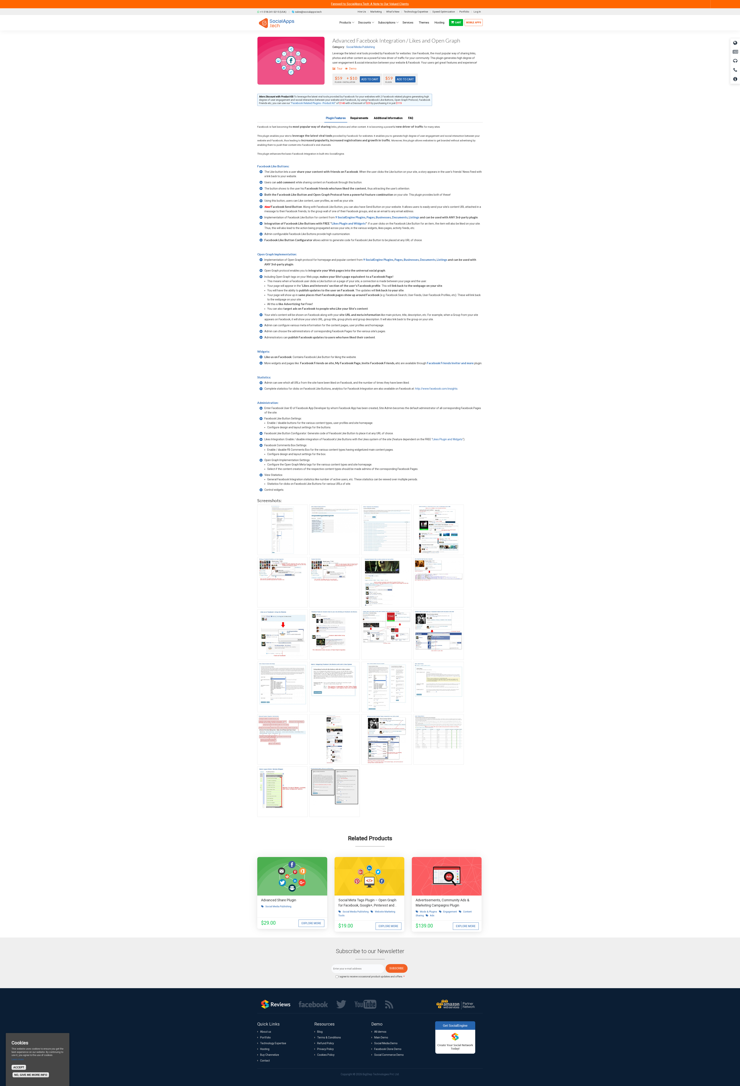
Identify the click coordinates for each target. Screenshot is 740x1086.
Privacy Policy (325, 1049)
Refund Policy (325, 1043)
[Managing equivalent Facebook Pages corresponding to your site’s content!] (386, 739)
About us (265, 1031)
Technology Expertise (416, 11)
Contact (265, 1060)
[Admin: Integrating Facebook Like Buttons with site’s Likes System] (334, 687)
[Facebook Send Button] (334, 582)
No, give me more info (30, 1075)
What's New (392, 11)
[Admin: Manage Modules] (438, 739)
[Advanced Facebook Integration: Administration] (282, 739)
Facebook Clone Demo (387, 1049)
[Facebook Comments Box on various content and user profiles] (386, 582)
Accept (18, 1067)
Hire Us (362, 11)
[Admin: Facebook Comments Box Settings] (282, 687)
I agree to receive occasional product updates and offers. (371, 976)
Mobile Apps (473, 22)
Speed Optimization (443, 11)
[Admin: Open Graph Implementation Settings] (282, 530)
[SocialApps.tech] (276, 22)
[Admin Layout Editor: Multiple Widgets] (282, 791)
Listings (414, 217)
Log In (477, 11)
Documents (400, 217)
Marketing (376, 11)
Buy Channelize (269, 1054)
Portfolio (464, 11)
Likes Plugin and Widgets (349, 223)
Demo (353, 68)
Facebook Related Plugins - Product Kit (313, 103)
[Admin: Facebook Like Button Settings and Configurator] (386, 687)
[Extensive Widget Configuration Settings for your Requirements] (334, 791)
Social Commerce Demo (389, 1054)
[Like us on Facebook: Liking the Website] (282, 634)
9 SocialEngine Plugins (350, 217)
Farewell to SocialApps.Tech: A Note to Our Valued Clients (370, 4)
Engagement (450, 911)
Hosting (264, 1049)
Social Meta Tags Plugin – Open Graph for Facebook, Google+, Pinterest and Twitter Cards (367, 905)
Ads (432, 915)
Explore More (311, 923)
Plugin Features (336, 118)
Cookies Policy (326, 1054)
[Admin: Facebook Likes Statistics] (386, 530)
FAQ (410, 118)
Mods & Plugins (428, 911)
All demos (380, 1031)
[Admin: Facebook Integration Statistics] (334, 530)
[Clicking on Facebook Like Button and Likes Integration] (282, 582)
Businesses (383, 217)
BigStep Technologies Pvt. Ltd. (381, 1074)
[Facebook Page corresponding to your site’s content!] (334, 739)
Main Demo (381, 1037)
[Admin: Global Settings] (438, 687)
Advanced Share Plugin (278, 900)
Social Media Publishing (360, 47)
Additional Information (388, 118)
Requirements (359, 118)
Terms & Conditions (329, 1037)
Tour (339, 68)
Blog (320, 1031)
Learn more (18, 1059)
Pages (371, 217)
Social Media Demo (386, 1043)
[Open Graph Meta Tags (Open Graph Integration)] (438, 582)
